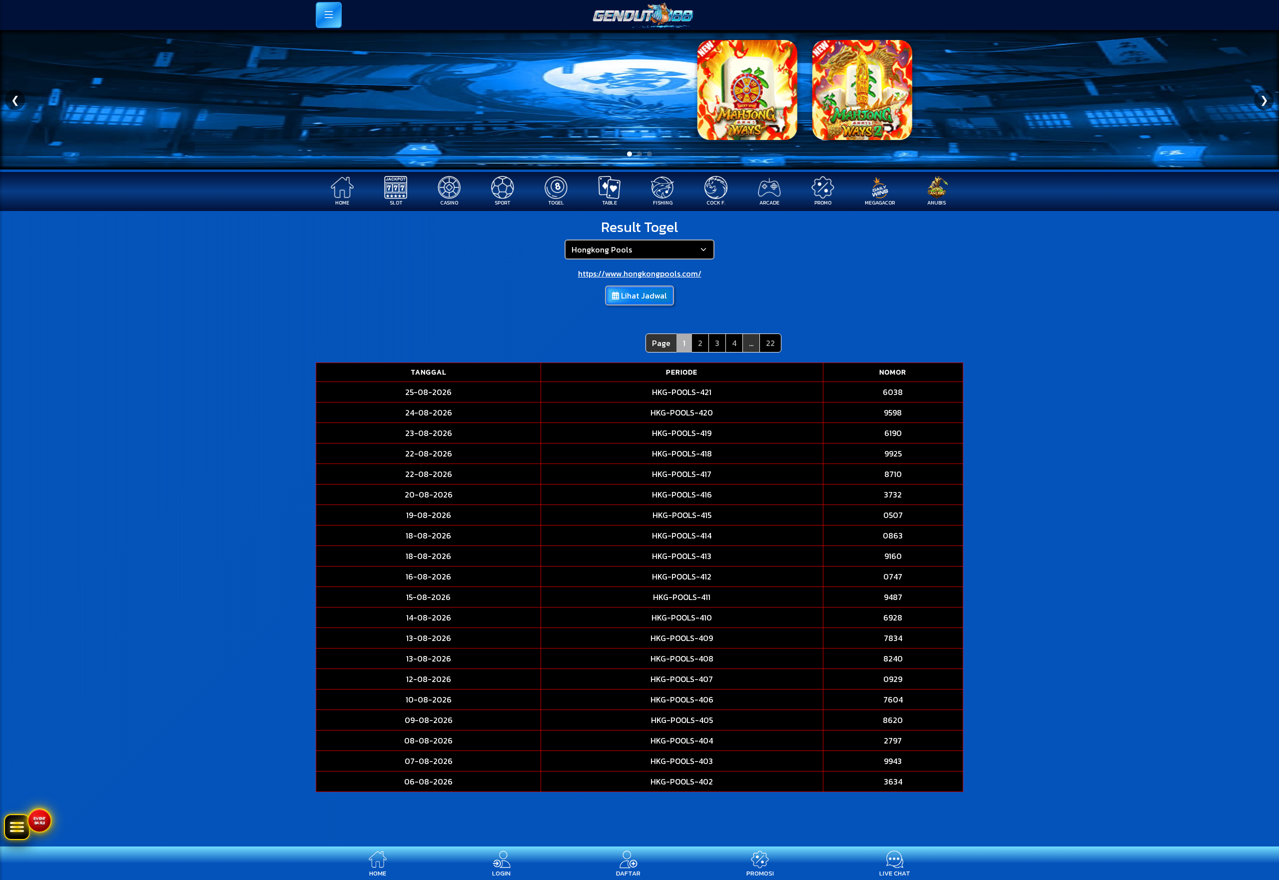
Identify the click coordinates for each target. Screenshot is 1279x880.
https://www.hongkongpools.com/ (639, 274)
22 (770, 343)
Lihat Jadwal (643, 296)
